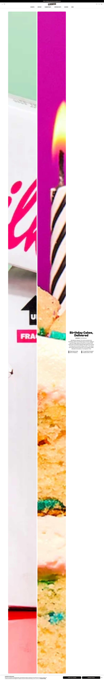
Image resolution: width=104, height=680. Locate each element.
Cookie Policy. (43, 678)
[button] (2, 4)
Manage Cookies (91, 677)
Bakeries (66, 7)
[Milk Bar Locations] (4, 4)
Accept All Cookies (72, 677)
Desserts (32, 7)
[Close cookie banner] (101, 677)
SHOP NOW (59, 1)
